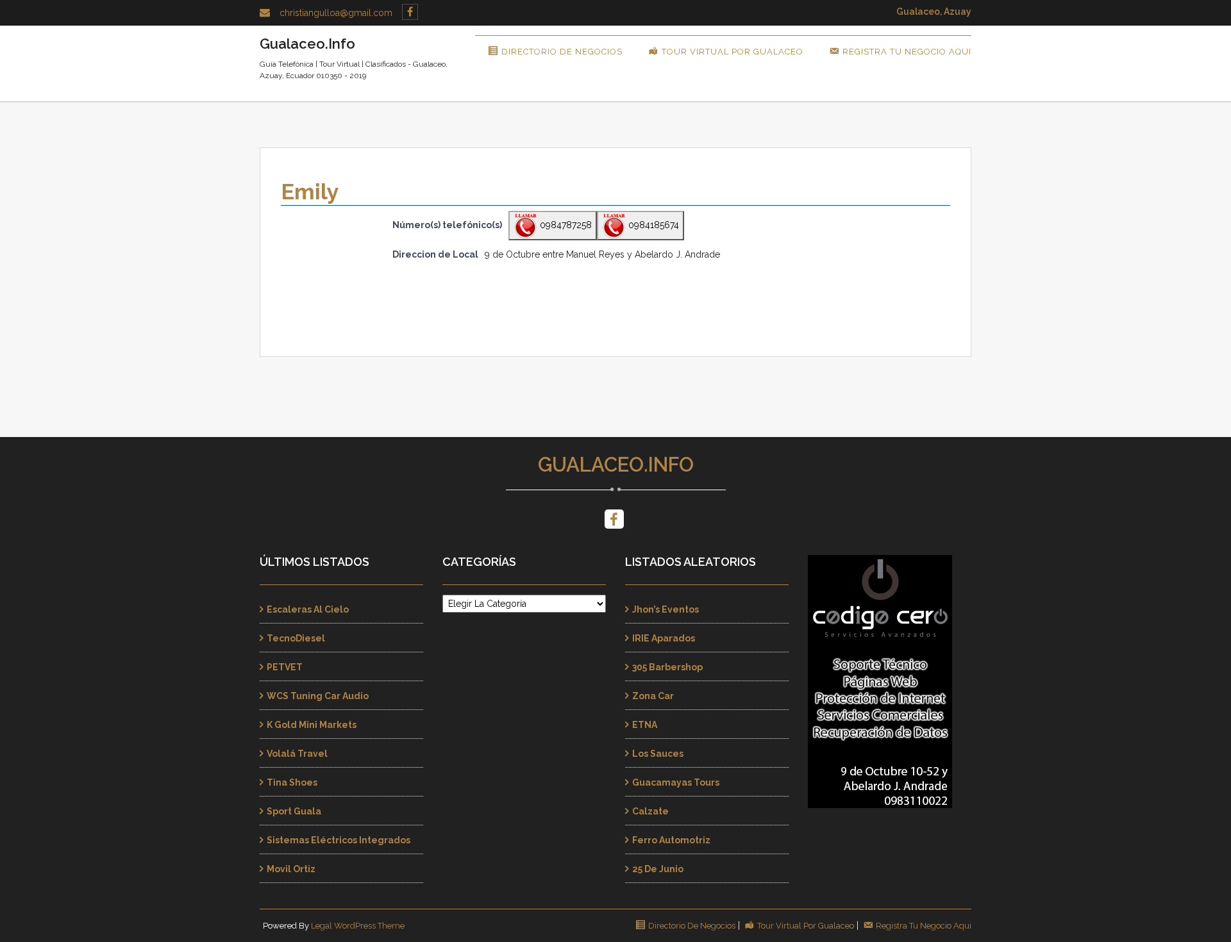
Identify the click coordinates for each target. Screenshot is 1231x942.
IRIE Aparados (663, 638)
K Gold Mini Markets (311, 725)
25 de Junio (657, 869)
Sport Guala (294, 811)
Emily (310, 191)
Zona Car (653, 696)
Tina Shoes (292, 782)
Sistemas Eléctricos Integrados (338, 840)
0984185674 (652, 225)
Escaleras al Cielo (308, 609)
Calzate (650, 811)
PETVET (285, 667)
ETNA (644, 725)
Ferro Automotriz (671, 840)
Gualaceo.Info (616, 464)
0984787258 (564, 225)
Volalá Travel (297, 753)
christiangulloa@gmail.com (336, 13)
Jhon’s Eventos (665, 609)
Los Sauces (657, 753)
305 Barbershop (667, 667)
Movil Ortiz (291, 869)
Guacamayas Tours (675, 782)
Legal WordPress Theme (358, 925)
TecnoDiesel (296, 638)
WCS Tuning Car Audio (318, 696)
